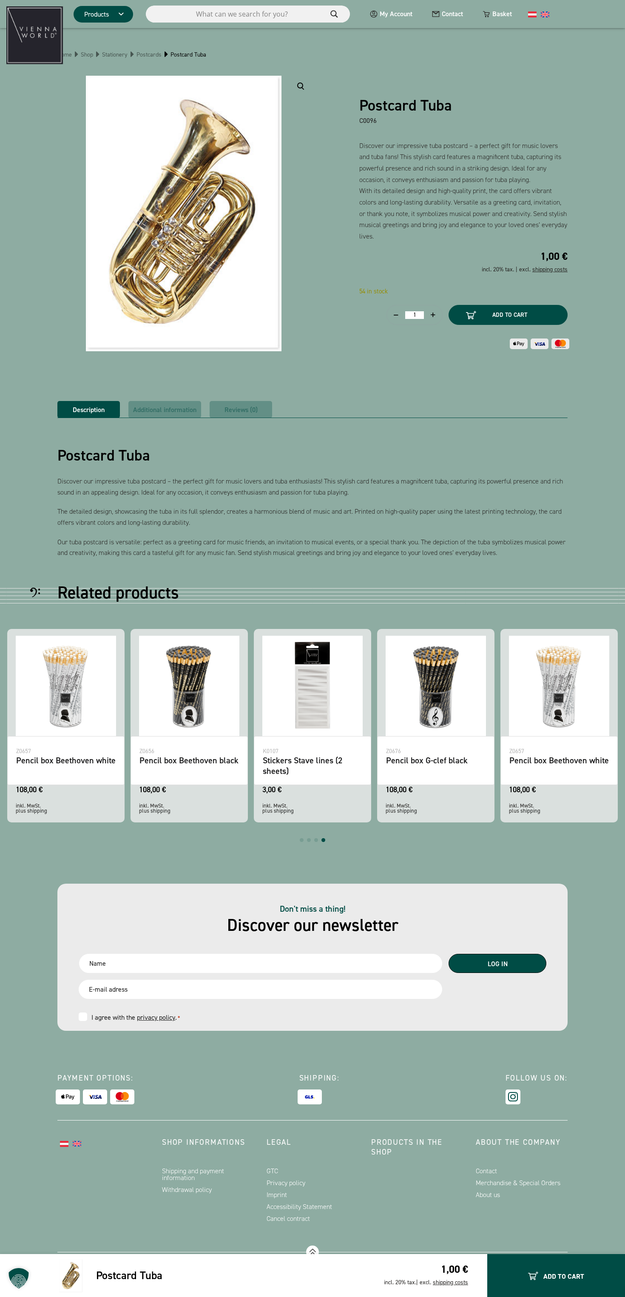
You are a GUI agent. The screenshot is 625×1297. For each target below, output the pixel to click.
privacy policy (156, 1017)
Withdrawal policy (187, 1189)
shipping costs (450, 1282)
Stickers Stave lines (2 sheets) (302, 765)
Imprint (277, 1194)
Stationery (115, 55)
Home (64, 55)
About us (488, 1194)
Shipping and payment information (193, 1174)
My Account (396, 13)
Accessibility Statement (299, 1206)
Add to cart (509, 315)
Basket (502, 13)
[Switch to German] (532, 14)
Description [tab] (89, 409)
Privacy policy (286, 1182)
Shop (87, 55)
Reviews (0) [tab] (241, 409)
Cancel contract (288, 1218)
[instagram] (513, 1096)
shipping (37, 810)
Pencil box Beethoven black (189, 760)
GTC (272, 1170)
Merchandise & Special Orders (518, 1182)
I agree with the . (135, 1017)
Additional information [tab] (164, 409)
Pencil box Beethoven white (66, 760)
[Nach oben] (312, 1252)
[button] (302, 840)
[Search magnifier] (334, 14)
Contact (452, 13)
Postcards (149, 55)
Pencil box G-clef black (427, 760)
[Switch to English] (545, 14)
